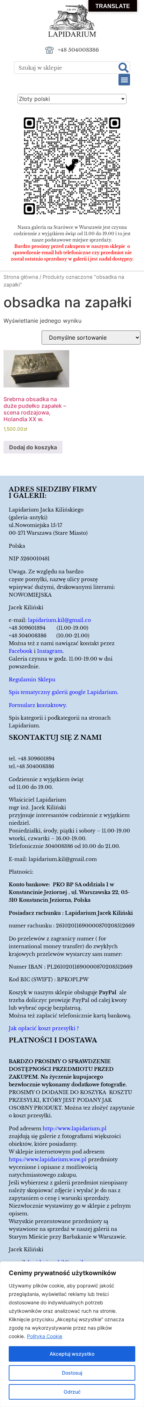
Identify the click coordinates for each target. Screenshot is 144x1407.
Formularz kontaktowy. (38, 705)
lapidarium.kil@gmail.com (63, 859)
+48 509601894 (36, 759)
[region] (72, 1334)
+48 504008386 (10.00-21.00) (49, 635)
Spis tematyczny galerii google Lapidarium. (63, 692)
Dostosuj (72, 1373)
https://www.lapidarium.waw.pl (48, 1159)
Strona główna (20, 277)
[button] (124, 79)
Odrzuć (72, 1392)
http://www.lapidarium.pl (75, 1128)
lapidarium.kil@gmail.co (59, 620)
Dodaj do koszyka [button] (33, 447)
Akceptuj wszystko (72, 1354)
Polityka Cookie (44, 1336)
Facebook (21, 651)
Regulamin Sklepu (32, 679)
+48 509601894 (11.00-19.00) (48, 628)
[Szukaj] (123, 67)
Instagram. (50, 651)
